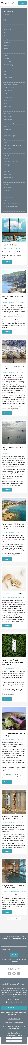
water (5, 74)
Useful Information (14, 1008)
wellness (6, 45)
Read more (7, 262)
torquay (6, 23)
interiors (6, 155)
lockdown (6, 126)
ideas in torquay (8, 65)
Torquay (6, 15)
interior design (8, 148)
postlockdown (8, 129)
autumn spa (7, 107)
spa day (6, 48)
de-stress (6, 184)
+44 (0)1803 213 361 (14, 1019)
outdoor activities (9, 87)
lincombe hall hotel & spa (11, 84)
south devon (7, 42)
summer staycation (9, 181)
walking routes (8, 97)
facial (5, 142)
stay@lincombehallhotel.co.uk (14, 1022)
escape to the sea (9, 81)
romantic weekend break (11, 161)
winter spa (7, 165)
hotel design (7, 158)
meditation (7, 58)
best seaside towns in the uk (12, 203)
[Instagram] (18, 975)
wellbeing (6, 55)
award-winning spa (9, 136)
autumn (6, 103)
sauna (5, 36)
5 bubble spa (7, 132)
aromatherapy (8, 116)
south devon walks (9, 94)
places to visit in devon (10, 207)
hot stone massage (9, 123)
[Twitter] (14, 975)
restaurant (7, 190)
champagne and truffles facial (12, 145)
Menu (5, 3)
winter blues (7, 168)
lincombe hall (7, 187)
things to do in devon (10, 210)
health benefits (8, 78)
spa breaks (7, 139)
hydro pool (7, 39)
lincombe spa (7, 29)
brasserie (6, 200)
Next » (18, 919)
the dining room (8, 197)
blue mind (6, 68)
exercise (6, 52)
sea (5, 71)
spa (5, 32)
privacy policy (15, 961)
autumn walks (8, 100)
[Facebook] (9, 975)
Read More (14, 1038)
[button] (22, 3)
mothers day (7, 61)
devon (5, 26)
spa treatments (8, 178)
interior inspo (8, 152)
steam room (7, 110)
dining (5, 194)
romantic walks (8, 90)
